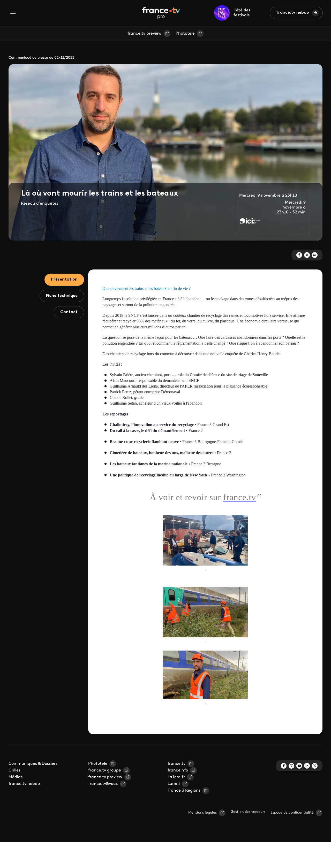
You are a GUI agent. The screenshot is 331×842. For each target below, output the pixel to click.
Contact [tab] (69, 312)
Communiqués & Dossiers (33, 764)
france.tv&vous (103, 784)
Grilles (14, 770)
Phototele (185, 34)
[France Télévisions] (161, 13)
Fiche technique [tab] (62, 296)
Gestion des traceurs (248, 812)
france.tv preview (144, 34)
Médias (15, 777)
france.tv (176, 764)
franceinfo (178, 770)
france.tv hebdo (292, 13)
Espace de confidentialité (292, 813)
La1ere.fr (176, 777)
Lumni (174, 784)
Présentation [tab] (64, 279)
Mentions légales (202, 813)
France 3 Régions (184, 791)
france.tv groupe (104, 770)
